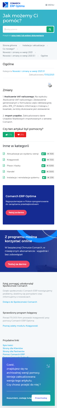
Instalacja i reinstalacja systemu (23, 177)
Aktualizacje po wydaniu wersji (23, 153)
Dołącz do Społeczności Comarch (20, 302)
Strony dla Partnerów (13, 351)
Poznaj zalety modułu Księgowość (20, 325)
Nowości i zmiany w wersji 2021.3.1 (28, 71)
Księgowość (13, 159)
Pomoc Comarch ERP (14, 354)
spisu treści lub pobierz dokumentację (27, 36)
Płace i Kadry (13, 165)
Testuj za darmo (16, 212)
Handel (10, 171)
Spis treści (8, 345)
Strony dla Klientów (13, 348)
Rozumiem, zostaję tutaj (19, 398)
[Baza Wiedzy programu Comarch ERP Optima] (13, 5)
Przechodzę (41, 398)
